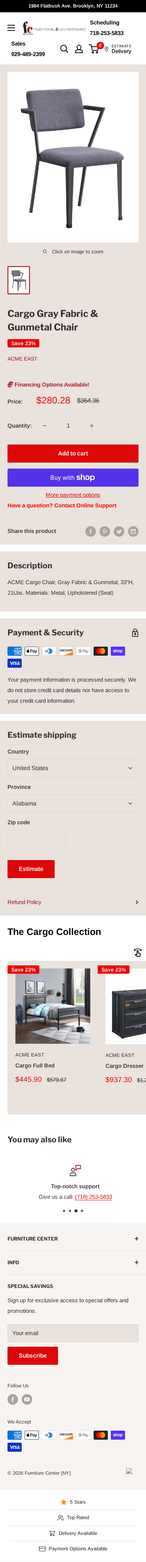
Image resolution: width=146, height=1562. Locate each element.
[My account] (79, 49)
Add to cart (73, 453)
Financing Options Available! (51, 384)
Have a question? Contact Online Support (61, 505)
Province (19, 787)
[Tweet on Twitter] (119, 531)
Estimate (31, 869)
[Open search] (64, 49)
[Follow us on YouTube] (27, 1399)
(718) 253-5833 (91, 1197)
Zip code (18, 822)
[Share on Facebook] (90, 531)
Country (18, 751)
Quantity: (19, 425)
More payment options (73, 495)
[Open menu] (11, 28)
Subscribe (33, 1355)
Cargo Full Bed (35, 1065)
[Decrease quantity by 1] (44, 426)
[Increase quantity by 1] (92, 426)
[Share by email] (133, 531)
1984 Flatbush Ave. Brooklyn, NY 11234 (73, 6)
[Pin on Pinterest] (105, 531)
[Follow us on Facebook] (12, 1399)
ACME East (22, 359)
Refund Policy (24, 902)
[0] (94, 48)
